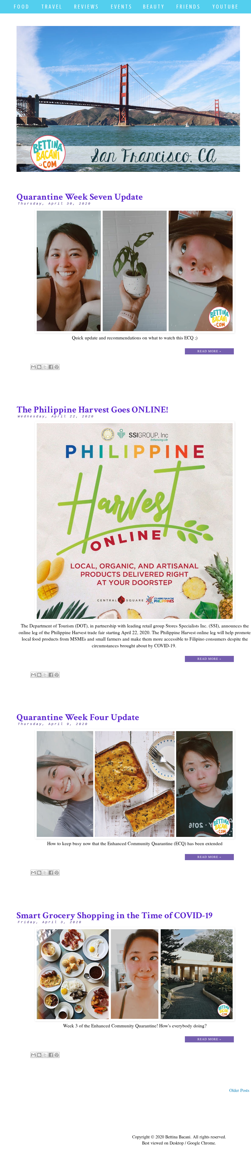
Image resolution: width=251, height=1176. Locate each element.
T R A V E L (51, 6)
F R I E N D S (188, 6)
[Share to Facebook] (51, 367)
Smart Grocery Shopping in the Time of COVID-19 (114, 916)
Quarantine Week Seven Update (80, 197)
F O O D (21, 6)
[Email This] (33, 367)
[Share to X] (45, 367)
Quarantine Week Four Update (78, 717)
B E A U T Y (153, 6)
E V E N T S (121, 6)
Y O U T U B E (225, 6)
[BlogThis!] (39, 367)
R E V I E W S (86, 6)
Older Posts (239, 1090)
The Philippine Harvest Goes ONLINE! (92, 410)
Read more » (209, 351)
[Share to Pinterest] (57, 367)
